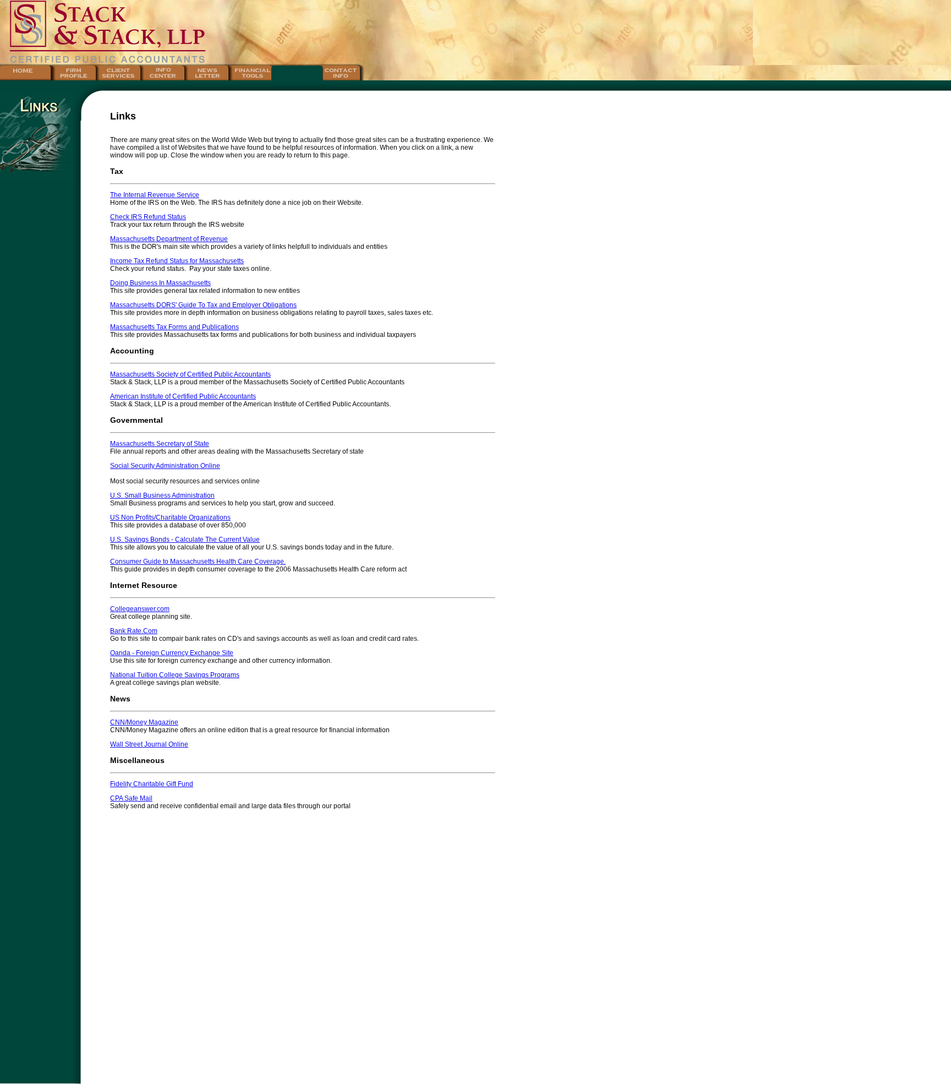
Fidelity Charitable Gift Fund (151, 784)
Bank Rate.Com (133, 631)
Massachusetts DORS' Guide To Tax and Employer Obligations (203, 305)
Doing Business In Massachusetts (160, 283)
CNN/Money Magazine (144, 722)
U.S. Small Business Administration (162, 495)
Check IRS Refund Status (148, 217)
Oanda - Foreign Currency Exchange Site (171, 653)
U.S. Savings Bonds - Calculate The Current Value (185, 539)
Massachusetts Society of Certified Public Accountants (190, 374)
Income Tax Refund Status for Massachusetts (177, 261)
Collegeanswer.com (140, 609)
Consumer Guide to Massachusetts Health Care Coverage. (198, 561)
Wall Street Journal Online (149, 744)
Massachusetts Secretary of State (159, 444)
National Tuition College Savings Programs (174, 675)
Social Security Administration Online (165, 466)
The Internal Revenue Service (154, 195)
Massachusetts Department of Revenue (169, 239)
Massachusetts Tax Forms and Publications (174, 327)
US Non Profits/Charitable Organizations (170, 517)
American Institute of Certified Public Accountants (183, 396)
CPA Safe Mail (131, 798)
